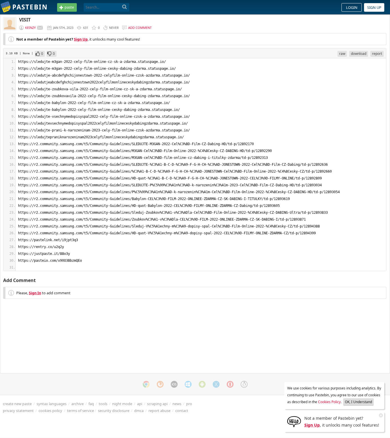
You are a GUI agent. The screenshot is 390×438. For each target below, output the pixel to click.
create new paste (17, 403)
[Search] (124, 7)
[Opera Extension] (230, 384)
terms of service (80, 410)
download (358, 53)
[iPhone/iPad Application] (174, 384)
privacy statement (18, 410)
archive (77, 403)
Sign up (374, 7)
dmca (139, 410)
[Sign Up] (294, 421)
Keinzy (30, 27)
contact (181, 410)
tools (103, 403)
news (176, 403)
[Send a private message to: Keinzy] (40, 28)
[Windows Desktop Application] (188, 384)
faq (91, 403)
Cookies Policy (329, 401)
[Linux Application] (244, 384)
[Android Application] (202, 384)
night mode (122, 403)
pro (189, 403)
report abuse (159, 410)
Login (351, 7)
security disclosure (113, 410)
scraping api (157, 403)
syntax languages (52, 403)
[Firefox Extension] (160, 384)
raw (342, 53)
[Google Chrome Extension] (146, 384)
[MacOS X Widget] (216, 384)
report (377, 53)
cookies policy (50, 410)
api (139, 403)
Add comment (140, 27)
